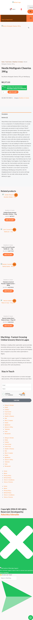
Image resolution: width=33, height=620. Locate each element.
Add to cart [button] (10, 220)
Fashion (7, 409)
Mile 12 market (9, 420)
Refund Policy (7, 477)
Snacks (6, 422)
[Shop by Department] (3, 17)
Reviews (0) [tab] (5, 117)
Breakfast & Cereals (18, 62)
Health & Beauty (9, 416)
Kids (6, 418)
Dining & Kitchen (9, 405)
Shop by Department (7, 19)
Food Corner (9, 62)
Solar (6, 431)
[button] (30, 18)
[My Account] (2, 9)
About (5, 473)
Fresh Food (8, 414)
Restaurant (8, 433)
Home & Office (9, 427)
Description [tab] (5, 114)
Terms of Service (8, 482)
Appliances (7, 425)
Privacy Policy (7, 475)
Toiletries (7, 429)
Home (3, 62)
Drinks (6, 407)
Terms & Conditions (9, 480)
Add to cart (13, 92)
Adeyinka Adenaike (10, 514)
